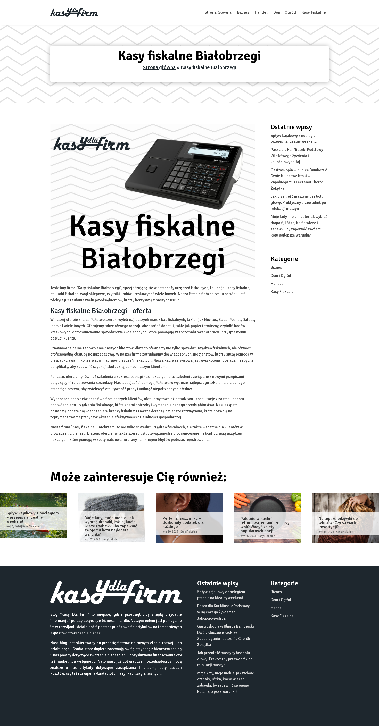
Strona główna (159, 67)
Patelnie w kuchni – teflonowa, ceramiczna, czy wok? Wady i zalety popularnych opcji (265, 525)
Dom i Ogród (284, 12)
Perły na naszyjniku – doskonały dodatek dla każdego (183, 522)
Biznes (243, 12)
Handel (261, 12)
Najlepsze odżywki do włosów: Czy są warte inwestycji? (338, 522)
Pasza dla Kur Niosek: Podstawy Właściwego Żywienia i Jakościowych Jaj (297, 155)
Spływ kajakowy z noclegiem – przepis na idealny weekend (32, 517)
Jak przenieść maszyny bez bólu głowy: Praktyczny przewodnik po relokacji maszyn (298, 202)
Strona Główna (218, 12)
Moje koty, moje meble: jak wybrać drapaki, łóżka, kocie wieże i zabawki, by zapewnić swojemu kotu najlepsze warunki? (111, 526)
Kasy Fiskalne (314, 12)
